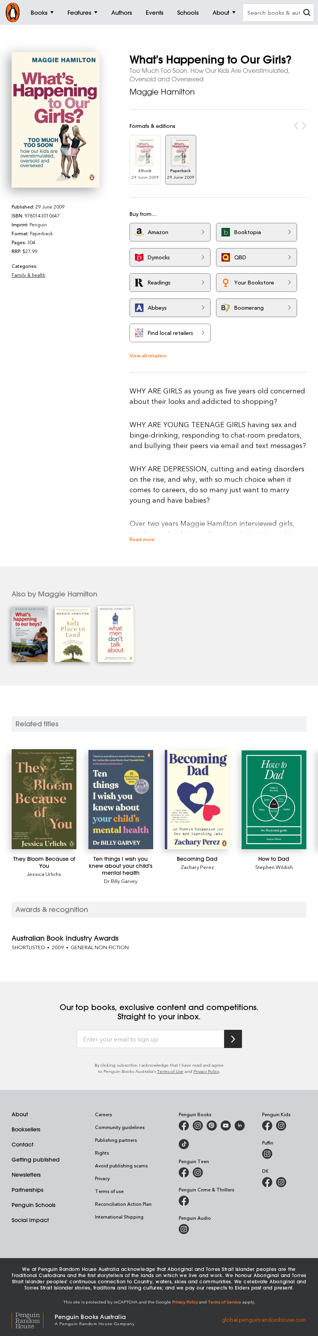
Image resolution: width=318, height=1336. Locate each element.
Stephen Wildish (274, 867)
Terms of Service (224, 1301)
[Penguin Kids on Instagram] (281, 1126)
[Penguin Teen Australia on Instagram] (198, 1172)
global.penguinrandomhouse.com (264, 1319)
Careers (103, 1114)
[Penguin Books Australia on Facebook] (184, 1126)
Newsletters (26, 1174)
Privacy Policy (206, 1071)
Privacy (102, 1178)
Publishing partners (116, 1139)
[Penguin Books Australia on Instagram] (198, 1126)
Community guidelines (120, 1127)
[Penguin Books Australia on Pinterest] (212, 1126)
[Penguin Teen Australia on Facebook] (184, 1172)
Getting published (36, 1159)
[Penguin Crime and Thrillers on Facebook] (184, 1201)
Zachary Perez (197, 867)
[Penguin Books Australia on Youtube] (226, 1126)
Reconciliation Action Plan (123, 1203)
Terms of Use (170, 1071)
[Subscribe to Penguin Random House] (233, 1039)
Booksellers (26, 1129)
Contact (22, 1144)
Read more (142, 539)
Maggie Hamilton (162, 92)
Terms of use (109, 1191)
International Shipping (119, 1216)
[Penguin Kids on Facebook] (267, 1126)
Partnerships (27, 1189)
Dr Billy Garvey (120, 880)
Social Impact (30, 1220)
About (20, 1114)
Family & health (28, 274)
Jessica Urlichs (44, 873)
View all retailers (148, 355)
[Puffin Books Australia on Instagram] (267, 1154)
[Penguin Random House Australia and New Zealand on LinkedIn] (240, 1126)
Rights (102, 1152)
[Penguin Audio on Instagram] (184, 1229)
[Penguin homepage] (13, 12)
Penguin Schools (33, 1205)
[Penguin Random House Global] (33, 1319)
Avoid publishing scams (121, 1165)
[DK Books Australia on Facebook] (267, 1182)
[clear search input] (306, 13)
